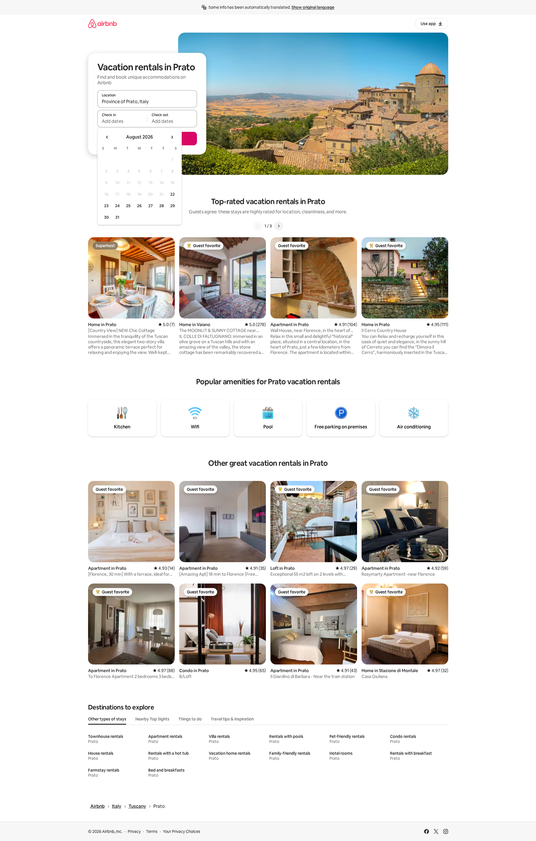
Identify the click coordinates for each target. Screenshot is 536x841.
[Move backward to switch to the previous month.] (107, 137)
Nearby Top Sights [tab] (152, 719)
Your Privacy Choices (181, 831)
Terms (152, 831)
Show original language (312, 7)
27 (150, 205)
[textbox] (122, 121)
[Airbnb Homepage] (102, 23)
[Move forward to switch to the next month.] (172, 137)
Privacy (134, 831)
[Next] (278, 225)
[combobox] (147, 101)
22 (172, 194)
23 (106, 205)
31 (117, 217)
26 (139, 205)
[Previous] (257, 225)
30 (106, 217)
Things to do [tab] (190, 719)
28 (161, 205)
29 (172, 205)
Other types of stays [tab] (107, 719)
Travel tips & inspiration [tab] (232, 719)
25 (128, 205)
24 (117, 205)
